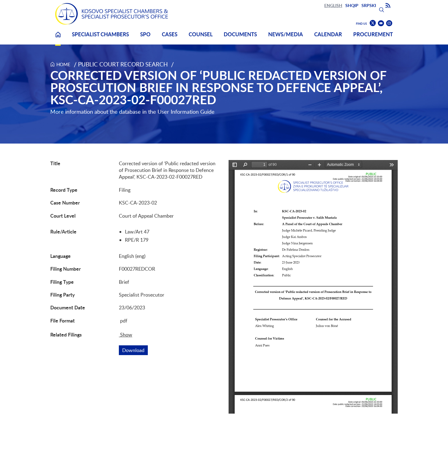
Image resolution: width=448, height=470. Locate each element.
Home (58, 38)
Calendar (328, 34)
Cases (169, 34)
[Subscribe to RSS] (388, 5)
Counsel (201, 34)
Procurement (373, 34)
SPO (145, 34)
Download (135, 350)
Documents (240, 34)
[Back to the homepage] (111, 14)
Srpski (368, 5)
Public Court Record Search (123, 64)
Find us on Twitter (373, 23)
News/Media (285, 34)
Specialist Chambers (100, 34)
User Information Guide (186, 111)
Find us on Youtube (381, 23)
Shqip (351, 5)
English (333, 5)
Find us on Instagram (389, 23)
